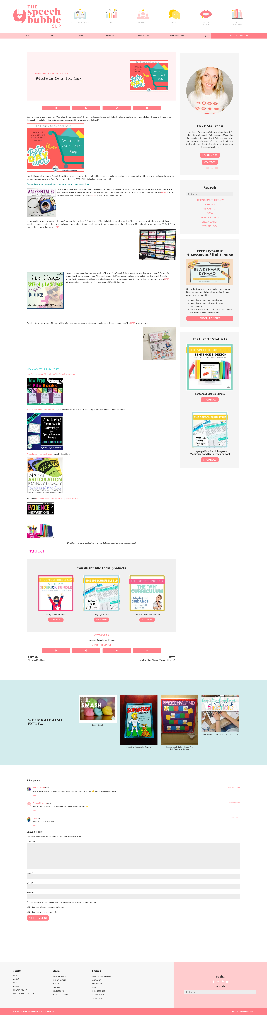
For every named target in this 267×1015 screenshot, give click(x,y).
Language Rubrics (101, 614)
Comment (32, 841)
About (54, 36)
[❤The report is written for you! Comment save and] (181, 949)
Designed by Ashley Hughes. (242, 1011)
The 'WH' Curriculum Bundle (147, 614)
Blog (81, 36)
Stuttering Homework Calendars (41, 409)
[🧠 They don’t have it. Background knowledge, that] (246, 949)
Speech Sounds (98, 991)
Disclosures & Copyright (24, 994)
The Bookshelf (237, 23)
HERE (93, 195)
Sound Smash (97, 725)
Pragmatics (143, 23)
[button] (205, 35)
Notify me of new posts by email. (42, 912)
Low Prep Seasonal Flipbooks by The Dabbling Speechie (51, 374)
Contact (17, 986)
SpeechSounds (206, 23)
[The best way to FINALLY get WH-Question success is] (53, 949)
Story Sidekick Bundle (55, 614)
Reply (34, 795)
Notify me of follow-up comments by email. (47, 907)
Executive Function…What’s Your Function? (220, 734)
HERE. (164, 192)
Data (111, 23)
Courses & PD (142, 36)
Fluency (66, 73)
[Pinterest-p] (212, 168)
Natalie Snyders (39, 788)
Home (26, 36)
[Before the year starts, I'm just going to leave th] (85, 949)
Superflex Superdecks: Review (139, 747)
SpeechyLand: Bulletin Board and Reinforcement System (179, 748)
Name (30, 873)
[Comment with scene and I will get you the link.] (117, 949)
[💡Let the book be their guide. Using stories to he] (149, 949)
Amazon (110, 36)
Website (30, 893)
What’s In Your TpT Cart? (59, 79)
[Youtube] (216, 168)
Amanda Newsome (40, 803)
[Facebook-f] (203, 168)
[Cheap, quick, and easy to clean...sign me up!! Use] (21, 949)
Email (30, 883)
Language (174, 23)
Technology (97, 998)
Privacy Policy (20, 990)
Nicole (35, 818)
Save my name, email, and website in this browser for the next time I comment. (62, 902)
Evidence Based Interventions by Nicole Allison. (57, 498)
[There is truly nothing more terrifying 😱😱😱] (214, 949)
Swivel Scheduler (179, 36)
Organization (98, 995)
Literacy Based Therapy (80, 23)
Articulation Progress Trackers (40, 454)
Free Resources (59, 980)
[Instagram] (207, 168)
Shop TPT (56, 984)
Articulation (54, 73)
